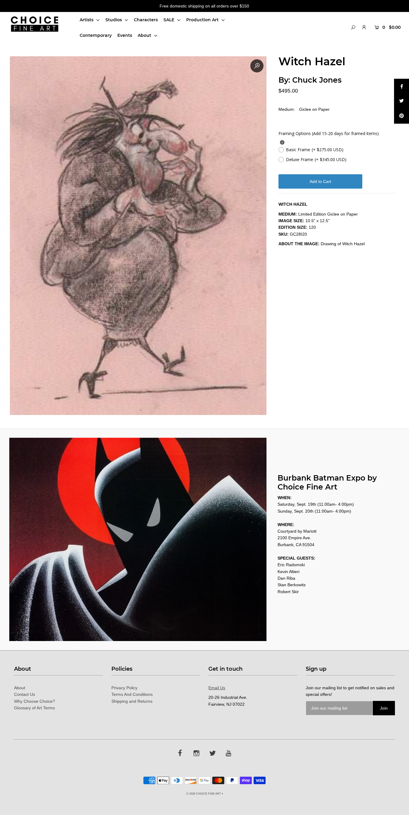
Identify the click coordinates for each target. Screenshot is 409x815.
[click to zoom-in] (256, 65)
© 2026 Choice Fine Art (203, 793)
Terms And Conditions (132, 694)
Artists (87, 19)
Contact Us (24, 694)
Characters (146, 19)
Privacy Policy (124, 687)
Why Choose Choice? (34, 701)
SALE (169, 19)
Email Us (216, 687)
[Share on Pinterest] (401, 116)
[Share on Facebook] (401, 86)
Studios (114, 19)
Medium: (286, 109)
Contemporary (96, 35)
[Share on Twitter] (401, 101)
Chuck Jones (317, 79)
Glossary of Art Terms (34, 707)
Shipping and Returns (131, 701)
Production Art (203, 19)
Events (124, 35)
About (145, 35)
